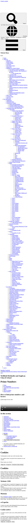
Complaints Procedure (14, 295)
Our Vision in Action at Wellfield (16, 69)
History (11, 231)
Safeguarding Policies (14, 315)
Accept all (8, 464)
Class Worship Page (16, 73)
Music (10, 259)
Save (13, 521)
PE (15, 154)
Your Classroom (13, 352)
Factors (16, 182)
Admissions (9, 100)
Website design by (10, 446)
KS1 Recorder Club (16, 267)
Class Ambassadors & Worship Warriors (18, 85)
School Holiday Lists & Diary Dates (14, 324)
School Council (12, 338)
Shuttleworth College (22, 148)
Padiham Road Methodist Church (16, 92)
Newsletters (9, 356)
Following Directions (17, 284)
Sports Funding (9, 326)
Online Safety (15, 236)
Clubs (10, 333)
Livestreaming (15, 244)
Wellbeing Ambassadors (14, 340)
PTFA (7, 357)
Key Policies (9, 286)
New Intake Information (11, 347)
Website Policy (9, 438)
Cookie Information (10, 437)
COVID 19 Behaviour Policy (16, 105)
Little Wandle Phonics (17, 222)
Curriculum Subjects (13, 298)
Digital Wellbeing (16, 239)
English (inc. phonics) (14, 221)
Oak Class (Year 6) (16, 139)
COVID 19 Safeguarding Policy (16, 106)
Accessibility (12, 288)
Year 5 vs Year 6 (15, 220)
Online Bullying (15, 249)
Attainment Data (10, 101)
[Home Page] (14, 372)
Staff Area (8, 97)
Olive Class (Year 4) (16, 128)
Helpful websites (16, 238)
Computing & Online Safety (15, 297)
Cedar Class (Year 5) (16, 133)
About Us (5, 59)
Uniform (8, 364)
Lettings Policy (12, 310)
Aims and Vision (16, 167)
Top (2, 448)
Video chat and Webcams (18, 241)
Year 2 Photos (15, 205)
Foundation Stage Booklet (15, 348)
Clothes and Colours (16, 279)
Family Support (12, 360)
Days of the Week (16, 277)
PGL (16, 157)
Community (9, 342)
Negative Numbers (19, 177)
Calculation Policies (16, 168)
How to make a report (17, 240)
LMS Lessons (15, 270)
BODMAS (17, 195)
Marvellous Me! (18, 113)
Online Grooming (16, 252)
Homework (17, 127)
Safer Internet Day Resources (18, 160)
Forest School (12, 335)
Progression (14, 171)
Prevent (11, 313)
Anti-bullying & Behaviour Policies (17, 289)
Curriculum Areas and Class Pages (14, 108)
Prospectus (11, 349)
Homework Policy (13, 308)
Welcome (8, 60)
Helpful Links (15, 172)
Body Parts (14, 285)
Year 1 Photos (15, 204)
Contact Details (9, 63)
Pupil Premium (9, 320)
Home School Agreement (15, 307)
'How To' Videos (16, 175)
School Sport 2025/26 (14, 339)
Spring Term (18, 118)
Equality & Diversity (14, 303)
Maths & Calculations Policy (15, 311)
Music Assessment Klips (17, 263)
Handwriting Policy (13, 306)
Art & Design (12, 256)
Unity (19, 151)
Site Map (5, 433)
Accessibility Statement (11, 436)
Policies (5, 434)
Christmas (8, 365)
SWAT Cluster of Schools (15, 344)
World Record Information (18, 164)
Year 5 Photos (15, 209)
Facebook (7, 370)
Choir (13, 334)
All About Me (12, 353)
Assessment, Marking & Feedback (17, 290)
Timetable (17, 141)
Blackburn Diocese (13, 90)
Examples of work (16, 230)
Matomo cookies (8, 496)
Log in (4, 367)
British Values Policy (14, 293)
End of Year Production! (20, 140)
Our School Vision (10, 65)
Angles (16, 191)
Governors (8, 64)
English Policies (12, 302)
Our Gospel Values (13, 83)
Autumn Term (18, 117)
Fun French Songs (16, 272)
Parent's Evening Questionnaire (16, 343)
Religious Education (13, 223)
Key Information (7, 99)
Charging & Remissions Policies (16, 294)
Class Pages (12, 109)
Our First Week (18, 112)
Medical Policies (13, 312)
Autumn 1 (17, 114)
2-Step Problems (18, 196)
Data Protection (12, 299)
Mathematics (18, 124)
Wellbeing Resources (17, 159)
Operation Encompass (14, 322)
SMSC (10, 86)
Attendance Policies (13, 292)
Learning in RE (12, 74)
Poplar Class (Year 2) (17, 121)
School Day (9, 67)
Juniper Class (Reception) (18, 110)
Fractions (17, 190)
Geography (11, 229)
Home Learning (12, 337)
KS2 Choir (14, 268)
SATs (16, 155)
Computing (11, 234)
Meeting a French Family (17, 276)
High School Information (20, 145)
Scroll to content (4, 1)
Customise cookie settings (17, 464)
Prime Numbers (18, 184)
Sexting (14, 245)
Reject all (3, 464)
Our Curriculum (12, 355)
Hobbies (14, 280)
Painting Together (16, 283)
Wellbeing (11, 317)
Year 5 (13, 199)
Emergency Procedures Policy (16, 301)
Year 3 (13, 202)
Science (11, 225)
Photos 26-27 (18, 158)
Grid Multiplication (19, 181)
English (16, 123)
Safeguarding (15, 235)
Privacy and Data (16, 248)
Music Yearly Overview (17, 261)
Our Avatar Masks (16, 217)
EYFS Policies (12, 304)
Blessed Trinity (21, 149)
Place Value (17, 176)
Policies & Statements (17, 265)
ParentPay (3, 370)
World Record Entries (17, 166)
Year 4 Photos (15, 208)
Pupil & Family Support (11, 358)
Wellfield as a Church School (13, 68)
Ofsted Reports (9, 319)
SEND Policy (12, 316)
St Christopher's (21, 146)
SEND (7, 325)
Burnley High (21, 150)
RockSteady (15, 266)
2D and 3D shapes (19, 187)
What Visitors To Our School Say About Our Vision (16, 80)
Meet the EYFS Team (14, 351)
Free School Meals (10, 346)
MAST (10, 91)
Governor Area (9, 96)
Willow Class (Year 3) (17, 122)
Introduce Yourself (16, 274)
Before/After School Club (12, 330)
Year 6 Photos (15, 211)
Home (4, 58)
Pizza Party (14, 281)
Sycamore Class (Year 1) (17, 115)
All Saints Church (13, 94)
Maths (10, 163)
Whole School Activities (14, 162)
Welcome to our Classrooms (15, 76)
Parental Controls (16, 250)
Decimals (17, 186)
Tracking (14, 173)
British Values (9, 61)
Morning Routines (16, 275)
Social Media (15, 253)
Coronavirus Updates (11, 103)
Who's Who (9, 95)
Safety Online (9, 362)
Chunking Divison (19, 180)
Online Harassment (16, 247)
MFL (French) (12, 271)
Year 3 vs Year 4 (15, 218)
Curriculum (17, 135)
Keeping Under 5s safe (17, 243)
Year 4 (13, 200)
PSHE (10, 258)
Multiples (17, 185)
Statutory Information (11, 328)
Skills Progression (16, 262)
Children (8, 331)
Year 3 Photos (15, 207)
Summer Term (18, 119)
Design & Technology (14, 254)
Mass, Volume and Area (20, 189)
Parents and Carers (7, 329)
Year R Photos (15, 203)
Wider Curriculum (19, 126)
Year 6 (13, 198)
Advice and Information (14, 104)
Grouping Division (19, 178)
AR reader (17, 136)
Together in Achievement (15, 82)
